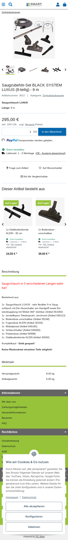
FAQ (4, 423)
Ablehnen (34, 527)
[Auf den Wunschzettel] (47, 25)
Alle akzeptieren (34, 506)
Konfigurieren (34, 516)
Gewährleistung (10, 440)
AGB (4, 451)
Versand (30, 124)
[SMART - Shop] (34, 4)
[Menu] (3, 4)
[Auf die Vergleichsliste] (38, 25)
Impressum (12, 497)
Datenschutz (9, 446)
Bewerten (7, 417)
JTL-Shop (40, 536)
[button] (57, 4)
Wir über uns (9, 401)
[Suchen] (10, 4)
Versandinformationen (14, 412)
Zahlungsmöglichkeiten (14, 407)
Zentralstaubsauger (53, 95)
